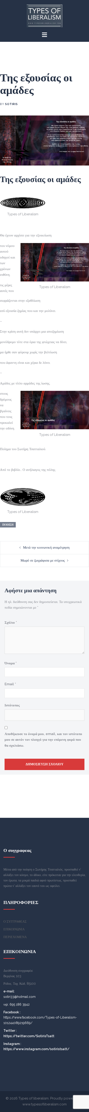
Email (10, 684)
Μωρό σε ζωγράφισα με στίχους (43, 560)
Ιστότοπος (12, 705)
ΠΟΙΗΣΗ (7, 524)
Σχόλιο (11, 622)
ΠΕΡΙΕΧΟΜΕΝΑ (15, 937)
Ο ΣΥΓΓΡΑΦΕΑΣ (14, 921)
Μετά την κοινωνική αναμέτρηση (46, 547)
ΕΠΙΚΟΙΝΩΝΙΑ (14, 929)
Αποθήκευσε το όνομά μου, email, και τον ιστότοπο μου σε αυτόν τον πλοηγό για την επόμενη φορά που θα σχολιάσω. (43, 740)
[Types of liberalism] (45, 16)
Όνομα (11, 663)
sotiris (11, 104)
